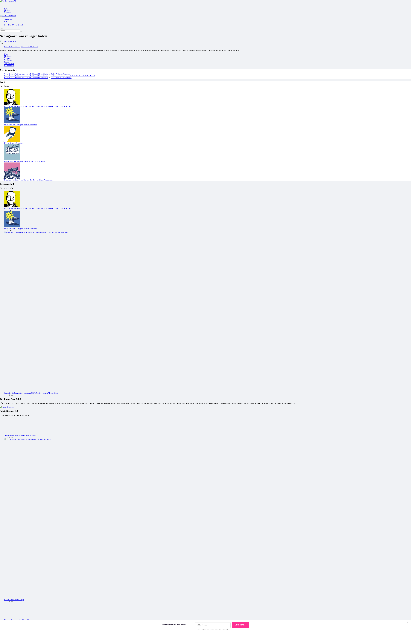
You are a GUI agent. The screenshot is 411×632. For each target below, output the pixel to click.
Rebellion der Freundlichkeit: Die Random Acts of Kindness (24, 161)
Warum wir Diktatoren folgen (14, 600)
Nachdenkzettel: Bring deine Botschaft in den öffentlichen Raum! (73, 76)
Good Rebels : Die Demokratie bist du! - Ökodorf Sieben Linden (26, 74)
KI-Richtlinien (9, 66)
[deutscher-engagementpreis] (7, 407)
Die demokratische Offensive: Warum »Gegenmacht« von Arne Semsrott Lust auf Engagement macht (38, 106)
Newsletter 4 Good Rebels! (13, 25)
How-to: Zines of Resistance (14, 143)
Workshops (8, 19)
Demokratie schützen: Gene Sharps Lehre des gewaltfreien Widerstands (28, 180)
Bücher (6, 21)
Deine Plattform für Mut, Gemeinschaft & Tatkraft (21, 47)
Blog (6, 8)
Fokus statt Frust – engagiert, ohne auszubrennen (20, 125)
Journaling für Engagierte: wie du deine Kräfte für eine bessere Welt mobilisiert (31, 393)
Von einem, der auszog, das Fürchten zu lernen (20, 435)
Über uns (7, 12)
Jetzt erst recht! (9, 64)
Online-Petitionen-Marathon (60, 74)
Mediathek (7, 10)
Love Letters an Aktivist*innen (61, 78)
